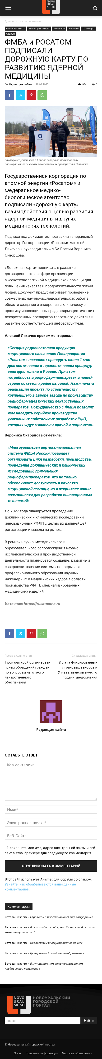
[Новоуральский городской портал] (51, 1005)
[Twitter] (20, 95)
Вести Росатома (30, 21)
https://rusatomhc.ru (41, 603)
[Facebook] (9, 95)
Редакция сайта (20, 84)
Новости (74, 28)
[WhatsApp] (42, 95)
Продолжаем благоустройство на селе (56, 943)
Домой (9, 21)
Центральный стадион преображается (57, 953)
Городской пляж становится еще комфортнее (61, 917)
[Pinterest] (31, 95)
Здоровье (59, 28)
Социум (10, 33)
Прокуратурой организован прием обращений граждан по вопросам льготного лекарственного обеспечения (27, 672)
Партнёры (88, 28)
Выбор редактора (39, 28)
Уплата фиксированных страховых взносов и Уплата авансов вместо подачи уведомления (77, 669)
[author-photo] (51, 723)
